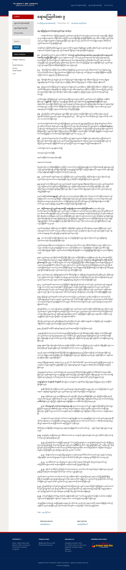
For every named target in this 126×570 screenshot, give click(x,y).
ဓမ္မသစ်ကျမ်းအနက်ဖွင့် (95, 5)
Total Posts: (17, 70)
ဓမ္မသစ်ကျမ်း (74, 23)
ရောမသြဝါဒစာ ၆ (82, 524)
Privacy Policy (108, 5)
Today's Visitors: (19, 60)
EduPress (67, 565)
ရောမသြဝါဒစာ (83, 23)
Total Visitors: (18, 65)
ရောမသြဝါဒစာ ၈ (45, 524)
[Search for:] (23, 42)
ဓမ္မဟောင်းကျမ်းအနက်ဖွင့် (78, 5)
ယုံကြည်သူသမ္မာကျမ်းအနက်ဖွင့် (47, 23)
